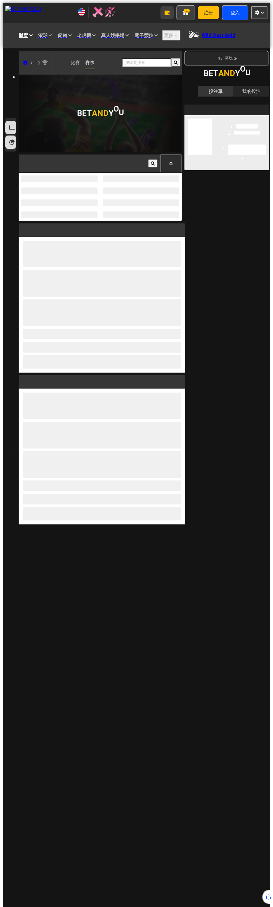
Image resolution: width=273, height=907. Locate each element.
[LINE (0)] (25, 62)
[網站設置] (259, 12)
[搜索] (175, 62)
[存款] (167, 12)
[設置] (258, 109)
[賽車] (35, 62)
